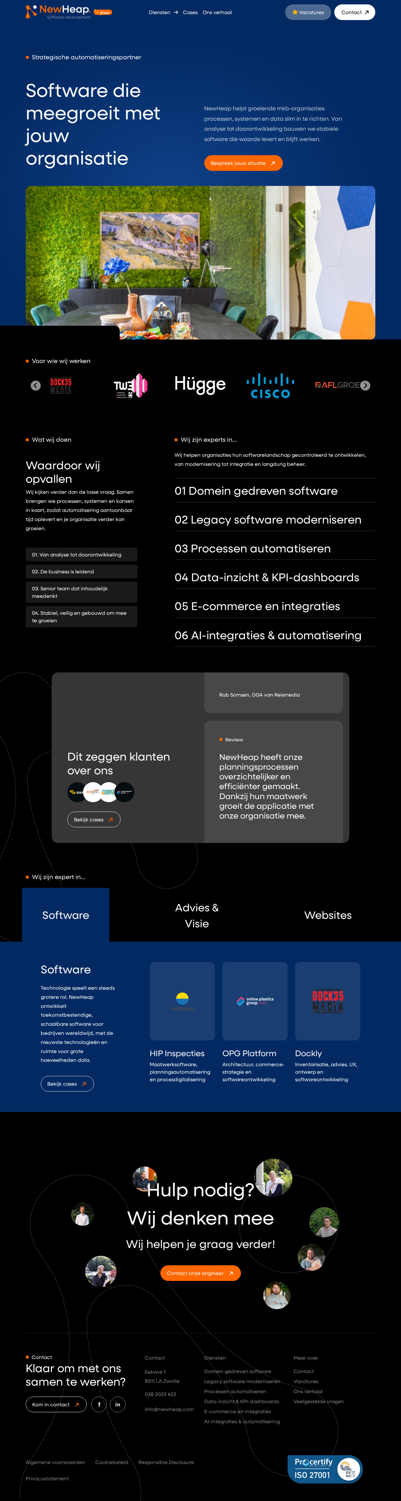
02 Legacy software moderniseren (268, 519)
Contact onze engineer (195, 1273)
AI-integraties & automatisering (242, 1421)
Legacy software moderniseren (242, 1381)
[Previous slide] (36, 386)
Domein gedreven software (237, 1371)
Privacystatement (47, 1478)
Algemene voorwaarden (55, 1462)
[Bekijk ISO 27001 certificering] (331, 1469)
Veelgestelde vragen (319, 1401)
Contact (352, 12)
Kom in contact (51, 1404)
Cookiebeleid (111, 1462)
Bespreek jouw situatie (238, 163)
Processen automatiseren (235, 1391)
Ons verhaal (217, 12)
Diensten (160, 12)
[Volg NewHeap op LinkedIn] (118, 1404)
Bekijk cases (88, 819)
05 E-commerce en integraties (257, 605)
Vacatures (311, 12)
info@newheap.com (169, 1409)
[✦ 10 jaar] (58, 12)
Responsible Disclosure (166, 1462)
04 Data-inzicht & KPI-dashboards (266, 576)
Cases (190, 12)
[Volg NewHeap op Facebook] (99, 1404)
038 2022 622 (160, 1394)
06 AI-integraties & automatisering (268, 634)
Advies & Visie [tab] (197, 915)
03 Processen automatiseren (252, 547)
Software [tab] (65, 915)
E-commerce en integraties (237, 1411)
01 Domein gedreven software (256, 490)
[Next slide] (365, 386)
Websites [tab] (328, 915)
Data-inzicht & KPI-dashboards (241, 1401)
